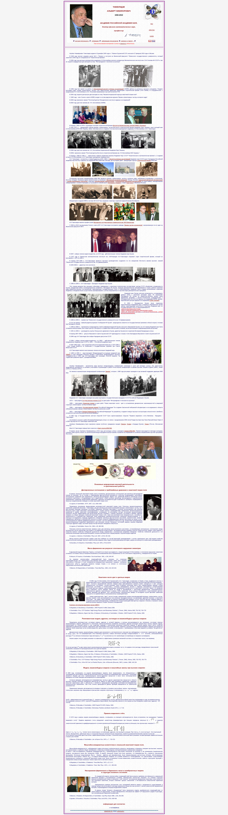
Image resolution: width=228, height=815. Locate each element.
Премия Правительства (89, 411)
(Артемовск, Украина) (114, 182)
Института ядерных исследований (119, 159)
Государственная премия (90, 407)
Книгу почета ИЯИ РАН (105, 428)
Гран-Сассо (129, 182)
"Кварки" (107, 371)
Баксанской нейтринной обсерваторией (151, 180)
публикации (95, 41)
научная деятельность (82, 41)
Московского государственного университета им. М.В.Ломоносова (114, 222)
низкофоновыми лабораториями (104, 181)
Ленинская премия (89, 403)
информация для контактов (110, 41)
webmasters (120, 811)
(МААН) (68, 354)
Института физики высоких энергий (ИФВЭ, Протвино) (129, 125)
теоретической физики (144, 160)
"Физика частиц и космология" (133, 225)
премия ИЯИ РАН (129, 431)
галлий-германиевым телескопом (77, 181)
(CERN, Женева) (154, 300)
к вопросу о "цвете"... (127, 41)
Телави (129, 424)
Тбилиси (123, 424)
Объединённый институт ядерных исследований (108, 89)
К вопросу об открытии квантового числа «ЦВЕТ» (84, 605)
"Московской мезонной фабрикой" (116, 180)
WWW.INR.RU (108, 811)
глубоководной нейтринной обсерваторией (128, 181)
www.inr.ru (123, 43)
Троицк (147, 424)
